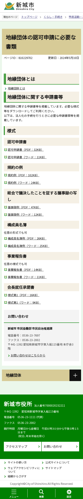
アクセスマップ (16, 446)
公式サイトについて (57, 462)
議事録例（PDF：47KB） (24, 207)
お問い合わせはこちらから (28, 355)
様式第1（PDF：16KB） (23, 295)
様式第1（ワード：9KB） (24, 302)
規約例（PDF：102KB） (23, 175)
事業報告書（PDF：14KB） (26, 270)
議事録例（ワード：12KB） (26, 214)
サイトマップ (53, 468)
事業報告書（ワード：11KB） (27, 277)
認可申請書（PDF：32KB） (26, 150)
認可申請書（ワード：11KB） (27, 157)
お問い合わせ (53, 446)
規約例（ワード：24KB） (24, 183)
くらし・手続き (53, 17)
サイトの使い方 (17, 462)
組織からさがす (17, 476)
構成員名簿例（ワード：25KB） (28, 246)
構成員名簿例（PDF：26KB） (27, 238)
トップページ (29, 17)
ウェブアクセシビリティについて (24, 470)
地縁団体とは (16, 88)
